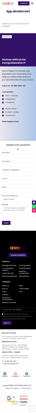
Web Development (9, 276)
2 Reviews (23, 405)
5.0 (14, 397)
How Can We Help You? (10, 196)
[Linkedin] (4, 373)
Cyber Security (8, 273)
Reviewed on (24, 396)
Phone (4, 187)
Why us (5, 289)
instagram (15, 376)
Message (5, 204)
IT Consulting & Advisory (8, 269)
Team (4, 291)
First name (6, 153)
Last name (6, 161)
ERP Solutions (24, 276)
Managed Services (9, 265)
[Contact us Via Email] (34, 210)
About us (5, 286)
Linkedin (5, 376)
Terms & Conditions (12, 388)
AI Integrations (24, 265)
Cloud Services (24, 268)
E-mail (4, 178)
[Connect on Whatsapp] (34, 206)
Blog (20, 286)
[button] (32, 3)
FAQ (20, 291)
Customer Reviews (16, 403)
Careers (5, 294)
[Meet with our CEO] (34, 203)
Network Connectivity (24, 272)
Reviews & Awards (9, 302)
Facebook (26, 376)
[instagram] (15, 373)
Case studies (24, 289)
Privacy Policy (26, 388)
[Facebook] (26, 373)
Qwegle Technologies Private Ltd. (19, 385)
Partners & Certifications (7, 298)
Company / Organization (11, 170)
